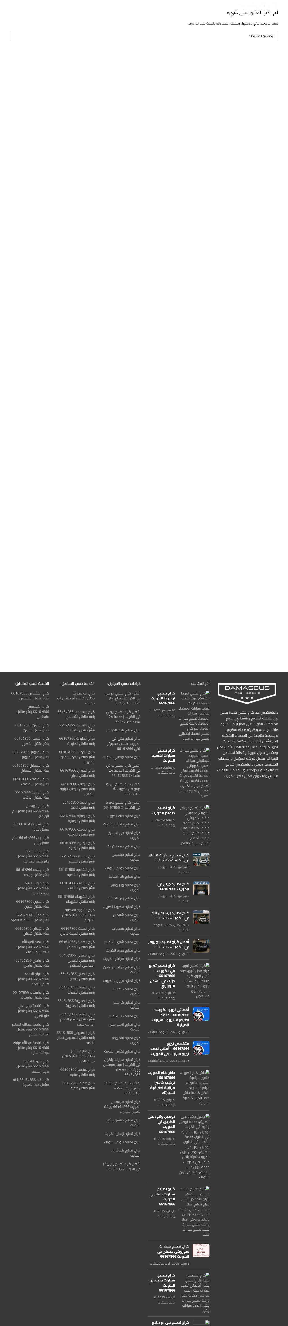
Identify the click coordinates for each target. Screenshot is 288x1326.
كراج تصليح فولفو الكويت (122, 958)
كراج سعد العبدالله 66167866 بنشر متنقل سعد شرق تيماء (32, 946)
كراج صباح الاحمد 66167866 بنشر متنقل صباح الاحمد (32, 978)
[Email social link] (66, 10)
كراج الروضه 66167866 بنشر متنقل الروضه (77, 832)
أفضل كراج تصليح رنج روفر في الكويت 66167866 (168, 944)
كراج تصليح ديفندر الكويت (163, 810)
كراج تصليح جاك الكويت (124, 815)
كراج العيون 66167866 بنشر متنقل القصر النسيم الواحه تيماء (77, 1019)
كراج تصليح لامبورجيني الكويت (125, 1027)
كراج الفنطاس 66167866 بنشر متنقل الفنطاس (30, 696)
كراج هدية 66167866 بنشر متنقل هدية (78, 1085)
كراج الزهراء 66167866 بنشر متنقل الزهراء (77, 845)
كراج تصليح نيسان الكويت (122, 1133)
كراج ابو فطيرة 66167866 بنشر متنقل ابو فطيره (76, 698)
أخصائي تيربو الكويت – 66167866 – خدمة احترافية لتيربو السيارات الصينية (170, 1017)
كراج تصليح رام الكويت (124, 876)
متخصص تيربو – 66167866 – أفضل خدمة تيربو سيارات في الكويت (169, 1048)
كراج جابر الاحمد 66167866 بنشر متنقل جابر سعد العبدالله (32, 856)
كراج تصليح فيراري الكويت (122, 980)
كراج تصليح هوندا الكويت (122, 1141)
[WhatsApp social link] (49, 10)
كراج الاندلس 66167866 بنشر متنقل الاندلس (77, 728)
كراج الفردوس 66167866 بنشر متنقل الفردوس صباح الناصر (76, 1037)
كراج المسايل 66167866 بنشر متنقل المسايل (30, 768)
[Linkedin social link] (54, 10)
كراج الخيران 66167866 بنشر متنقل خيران (77, 773)
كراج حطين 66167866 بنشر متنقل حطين (32, 904)
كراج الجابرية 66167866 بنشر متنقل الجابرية (77, 741)
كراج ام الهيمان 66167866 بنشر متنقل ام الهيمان (30, 810)
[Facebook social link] (77, 10)
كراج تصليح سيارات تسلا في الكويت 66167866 (162, 1196)
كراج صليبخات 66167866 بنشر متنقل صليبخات (31, 995)
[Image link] (247, 692)
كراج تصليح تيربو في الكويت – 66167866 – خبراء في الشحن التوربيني (162, 975)
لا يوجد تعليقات (162, 712)
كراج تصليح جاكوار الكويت (122, 824)
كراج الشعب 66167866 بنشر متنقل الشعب (77, 885)
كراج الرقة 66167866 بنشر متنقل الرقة (79, 805)
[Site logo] (255, 9)
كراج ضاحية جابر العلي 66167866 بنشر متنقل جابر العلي (32, 1010)
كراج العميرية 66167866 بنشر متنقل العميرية (76, 1003)
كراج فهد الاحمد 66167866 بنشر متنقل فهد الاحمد (32, 1066)
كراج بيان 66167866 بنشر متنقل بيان (30, 840)
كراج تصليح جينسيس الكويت (126, 857)
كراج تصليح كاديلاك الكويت (127, 991)
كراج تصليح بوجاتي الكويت (121, 756)
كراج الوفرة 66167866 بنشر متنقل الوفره (32, 795)
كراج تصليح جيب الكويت (124, 846)
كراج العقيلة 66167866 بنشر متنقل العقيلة (77, 990)
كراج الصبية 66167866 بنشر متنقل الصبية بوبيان (77, 931)
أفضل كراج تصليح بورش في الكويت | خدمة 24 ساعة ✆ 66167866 (123, 770)
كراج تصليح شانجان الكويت (127, 917)
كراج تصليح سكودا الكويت (122, 906)
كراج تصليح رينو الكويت (124, 898)
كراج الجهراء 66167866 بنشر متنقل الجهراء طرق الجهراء (77, 756)
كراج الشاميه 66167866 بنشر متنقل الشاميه (77, 872)
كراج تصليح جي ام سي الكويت (124, 835)
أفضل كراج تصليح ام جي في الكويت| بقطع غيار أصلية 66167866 (123, 698)
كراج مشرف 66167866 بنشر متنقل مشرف (77, 1072)
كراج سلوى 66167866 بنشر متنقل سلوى (32, 963)
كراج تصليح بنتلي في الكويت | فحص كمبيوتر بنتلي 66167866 (124, 743)
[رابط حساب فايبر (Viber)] (37, 10)
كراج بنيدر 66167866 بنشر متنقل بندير (30, 827)
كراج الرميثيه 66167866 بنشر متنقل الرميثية (77, 818)
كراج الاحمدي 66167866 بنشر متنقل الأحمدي (76, 714)
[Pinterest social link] (60, 10)
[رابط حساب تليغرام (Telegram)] (43, 10)
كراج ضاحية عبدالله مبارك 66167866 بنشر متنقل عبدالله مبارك (31, 1047)
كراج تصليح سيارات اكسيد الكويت (163, 755)
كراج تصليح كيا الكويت (124, 1015)
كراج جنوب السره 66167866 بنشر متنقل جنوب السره (32, 888)
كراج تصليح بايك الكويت (124, 730)
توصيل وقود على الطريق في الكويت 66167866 (161, 1124)
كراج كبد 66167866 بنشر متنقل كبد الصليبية (31, 1082)
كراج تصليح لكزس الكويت (122, 1051)
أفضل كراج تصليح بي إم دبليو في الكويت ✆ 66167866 (123, 788)
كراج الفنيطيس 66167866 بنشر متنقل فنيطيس (32, 711)
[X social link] (71, 10)
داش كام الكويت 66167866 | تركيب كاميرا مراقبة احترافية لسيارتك (161, 1082)
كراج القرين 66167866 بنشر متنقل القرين (32, 728)
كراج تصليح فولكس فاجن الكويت (122, 970)
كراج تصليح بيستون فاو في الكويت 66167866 (170, 915)
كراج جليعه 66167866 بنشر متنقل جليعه (32, 872)
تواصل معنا (20, 10)
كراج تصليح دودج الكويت (123, 867)
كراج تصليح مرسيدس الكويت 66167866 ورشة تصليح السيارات (122, 1106)
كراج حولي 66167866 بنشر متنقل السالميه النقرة (30, 917)
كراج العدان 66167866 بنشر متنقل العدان (78, 976)
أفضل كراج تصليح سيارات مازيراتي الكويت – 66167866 (123, 1087)
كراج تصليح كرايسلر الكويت (127, 1005)
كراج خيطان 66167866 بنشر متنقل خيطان (32, 931)
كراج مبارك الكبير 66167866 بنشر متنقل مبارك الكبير (78, 1056)
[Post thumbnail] (193, 716)
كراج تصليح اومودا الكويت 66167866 (163, 698)
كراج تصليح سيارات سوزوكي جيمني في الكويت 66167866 (173, 1251)
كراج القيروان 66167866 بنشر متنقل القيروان (30, 754)
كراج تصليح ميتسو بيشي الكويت (123, 1123)
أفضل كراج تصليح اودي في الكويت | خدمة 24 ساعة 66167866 (123, 716)
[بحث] (15, 36)
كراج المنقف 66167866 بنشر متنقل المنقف (31, 781)
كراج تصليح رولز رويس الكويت (125, 887)
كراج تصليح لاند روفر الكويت (126, 1040)
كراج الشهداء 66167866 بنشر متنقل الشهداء (76, 899)
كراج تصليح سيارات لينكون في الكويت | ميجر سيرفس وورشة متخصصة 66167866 (122, 1067)
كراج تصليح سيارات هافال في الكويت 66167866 (169, 857)
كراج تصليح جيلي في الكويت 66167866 (173, 886)
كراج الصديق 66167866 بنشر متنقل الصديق (77, 944)
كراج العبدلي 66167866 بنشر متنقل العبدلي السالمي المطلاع (77, 960)
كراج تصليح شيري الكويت (122, 941)
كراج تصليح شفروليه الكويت (126, 931)
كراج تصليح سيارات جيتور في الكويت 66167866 (161, 1283)
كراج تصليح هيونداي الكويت (126, 1153)
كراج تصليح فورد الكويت (123, 950)
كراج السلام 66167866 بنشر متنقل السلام (78, 858)
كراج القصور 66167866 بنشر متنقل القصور (31, 741)
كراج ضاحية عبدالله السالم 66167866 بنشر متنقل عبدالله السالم (30, 1029)
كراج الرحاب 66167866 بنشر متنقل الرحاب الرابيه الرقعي (77, 788)
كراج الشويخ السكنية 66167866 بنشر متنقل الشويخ (78, 914)
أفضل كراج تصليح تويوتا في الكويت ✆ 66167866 (122, 805)
